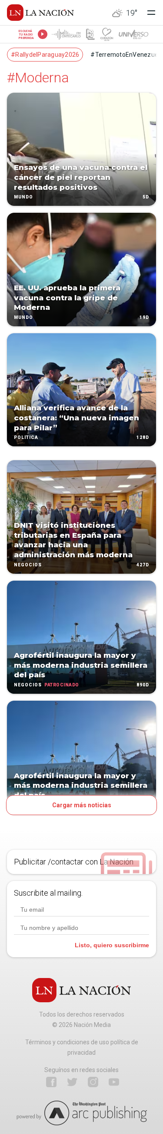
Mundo (23, 197)
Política (26, 437)
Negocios (28, 564)
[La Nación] (40, 12)
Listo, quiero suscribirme (112, 945)
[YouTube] (114, 1082)
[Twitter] (72, 1082)
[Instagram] (93, 1082)
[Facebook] (51, 1082)
